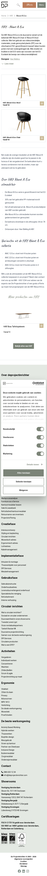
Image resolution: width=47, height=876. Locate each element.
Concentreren (7, 664)
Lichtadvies (6, 546)
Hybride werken (7, 730)
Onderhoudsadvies (9, 587)
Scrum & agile (7, 673)
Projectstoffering (8, 518)
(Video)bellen (6, 670)
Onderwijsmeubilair (9, 760)
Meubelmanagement (10, 571)
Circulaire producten (9, 642)
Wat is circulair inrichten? (11, 612)
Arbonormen (6, 699)
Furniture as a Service (10, 501)
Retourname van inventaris (12, 514)
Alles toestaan (23, 473)
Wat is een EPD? (7, 645)
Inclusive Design (7, 750)
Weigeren (23, 490)
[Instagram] (28, 871)
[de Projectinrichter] (4, 5)
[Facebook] (19, 871)
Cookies (23, 861)
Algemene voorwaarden (23, 859)
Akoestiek (5, 712)
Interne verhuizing (8, 600)
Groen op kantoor (8, 743)
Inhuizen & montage (9, 562)
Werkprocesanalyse (9, 498)
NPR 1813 (5, 702)
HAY (11, 16)
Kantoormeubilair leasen (11, 505)
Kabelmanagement (9, 550)
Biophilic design (7, 737)
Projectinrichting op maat (11, 677)
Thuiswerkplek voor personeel (13, 565)
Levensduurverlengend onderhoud (15, 590)
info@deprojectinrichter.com (15, 775)
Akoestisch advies (8, 540)
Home (3, 16)
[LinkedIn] (23, 871)
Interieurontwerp (8, 530)
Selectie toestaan (23, 481)
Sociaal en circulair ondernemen (14, 616)
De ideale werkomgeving (11, 708)
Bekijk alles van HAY (23, 346)
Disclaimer (24, 864)
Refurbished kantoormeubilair (13, 511)
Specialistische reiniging (11, 594)
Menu (41, 5)
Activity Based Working (10, 727)
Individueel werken (9, 660)
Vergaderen (6, 657)
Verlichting (5, 705)
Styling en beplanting (10, 533)
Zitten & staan (7, 692)
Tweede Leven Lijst (9, 622)
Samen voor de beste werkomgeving (16, 635)
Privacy (4, 695)
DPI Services (6, 568)
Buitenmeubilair (7, 753)
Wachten (5, 667)
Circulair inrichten (8, 537)
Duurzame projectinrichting (12, 632)
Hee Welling (15, 59)
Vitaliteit (4, 689)
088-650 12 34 (9, 772)
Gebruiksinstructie (8, 584)
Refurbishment (7, 597)
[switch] (40, 437)
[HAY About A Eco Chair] (23, 125)
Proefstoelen (6, 715)
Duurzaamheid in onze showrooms (15, 619)
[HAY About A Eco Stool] (23, 91)
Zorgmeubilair (7, 756)
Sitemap (23, 866)
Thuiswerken (6, 734)
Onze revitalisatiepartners (12, 625)
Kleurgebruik (6, 740)
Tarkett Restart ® (8, 629)
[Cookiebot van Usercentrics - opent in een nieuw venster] (33, 383)
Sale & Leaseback (8, 508)
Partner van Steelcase (10, 747)
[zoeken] (18, 5)
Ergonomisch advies (9, 543)
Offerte (29, 4)
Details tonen (33, 464)
